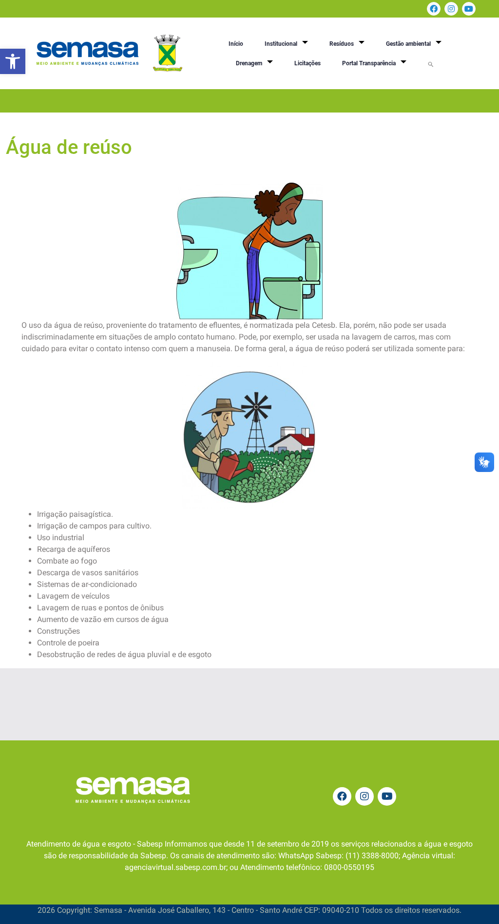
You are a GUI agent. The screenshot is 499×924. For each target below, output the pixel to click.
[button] (12, 61)
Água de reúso (69, 147)
